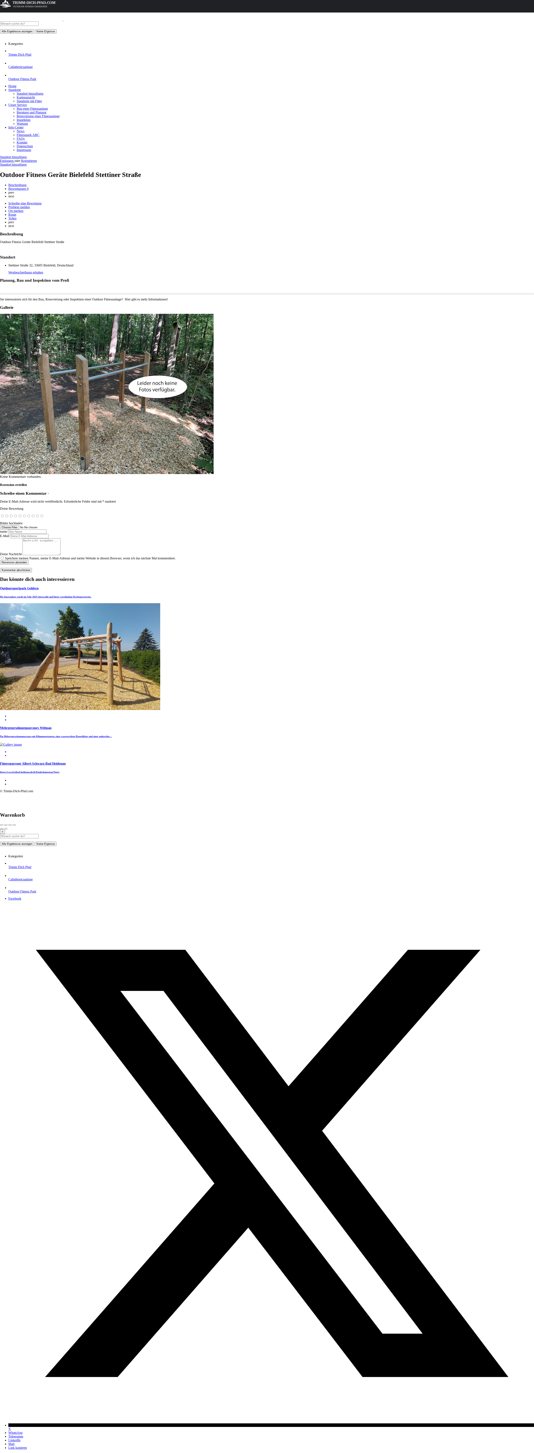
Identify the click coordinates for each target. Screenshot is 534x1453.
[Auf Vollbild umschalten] (10, 825)
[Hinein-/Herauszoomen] (14, 825)
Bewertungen (18, 188)
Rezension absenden (14, 562)
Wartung (22, 123)
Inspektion (23, 120)
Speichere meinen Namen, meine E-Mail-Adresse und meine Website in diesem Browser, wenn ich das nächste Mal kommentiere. (90, 558)
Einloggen (7, 161)
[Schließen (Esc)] (1, 825)
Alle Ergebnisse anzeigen (17, 31)
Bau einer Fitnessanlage (32, 108)
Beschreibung (17, 185)
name (3, 531)
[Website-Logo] (31, 19)
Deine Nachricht (11, 554)
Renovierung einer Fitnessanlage (38, 116)
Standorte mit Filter (29, 101)
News (20, 131)
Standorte (14, 90)
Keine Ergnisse (46, 31)
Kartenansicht (26, 97)
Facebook (14, 898)
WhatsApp (15, 1432)
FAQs (21, 138)
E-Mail (4, 536)
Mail (11, 1444)
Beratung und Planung (31, 112)
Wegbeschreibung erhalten (25, 272)
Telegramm (15, 1436)
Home (12, 86)
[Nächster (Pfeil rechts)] (6, 828)
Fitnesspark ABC (28, 135)
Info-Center (16, 127)
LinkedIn (14, 1440)
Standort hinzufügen (30, 93)
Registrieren (29, 161)
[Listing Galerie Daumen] (107, 473)
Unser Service (17, 105)
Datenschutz (25, 146)
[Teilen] (6, 825)
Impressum (24, 150)
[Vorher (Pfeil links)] (1, 828)
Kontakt (22, 142)
